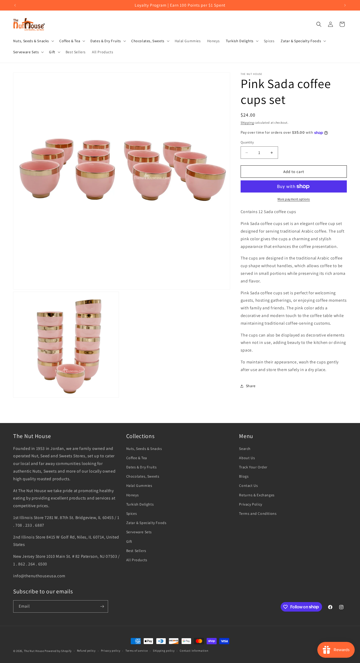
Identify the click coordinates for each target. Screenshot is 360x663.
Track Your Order (253, 467)
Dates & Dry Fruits (141, 467)
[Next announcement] (345, 5)
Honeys (132, 495)
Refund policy (86, 650)
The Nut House (34, 651)
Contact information (194, 650)
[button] (33, 40)
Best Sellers (136, 550)
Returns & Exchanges (256, 495)
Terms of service (136, 650)
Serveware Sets (139, 532)
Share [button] (251, 385)
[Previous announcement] (15, 5)
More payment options (294, 199)
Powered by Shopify (58, 651)
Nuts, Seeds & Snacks (144, 448)
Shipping (247, 122)
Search (245, 448)
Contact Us (248, 485)
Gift (129, 541)
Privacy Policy (250, 504)
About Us (247, 457)
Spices (131, 513)
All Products (136, 560)
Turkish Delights (140, 504)
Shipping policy (164, 650)
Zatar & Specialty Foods (146, 522)
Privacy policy (110, 650)
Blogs (244, 476)
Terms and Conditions (257, 513)
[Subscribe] (102, 606)
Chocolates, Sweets (142, 476)
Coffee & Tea (136, 457)
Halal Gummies (139, 485)
